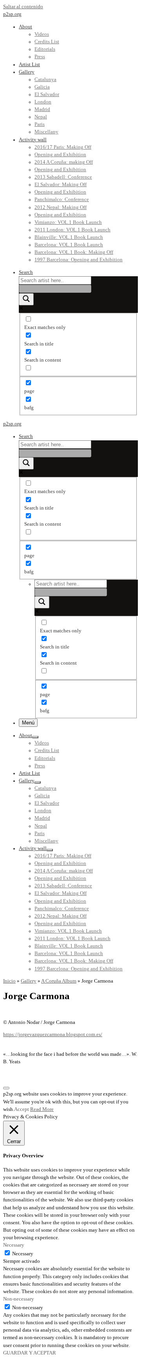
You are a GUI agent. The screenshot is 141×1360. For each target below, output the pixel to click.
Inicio (9, 981)
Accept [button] (21, 1109)
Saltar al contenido (23, 6)
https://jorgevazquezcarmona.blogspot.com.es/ (52, 1034)
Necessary (22, 1254)
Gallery (28, 981)
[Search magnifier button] (26, 299)
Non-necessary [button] (18, 1299)
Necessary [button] (13, 1245)
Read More (42, 1109)
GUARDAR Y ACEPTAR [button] (29, 1353)
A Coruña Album (58, 981)
